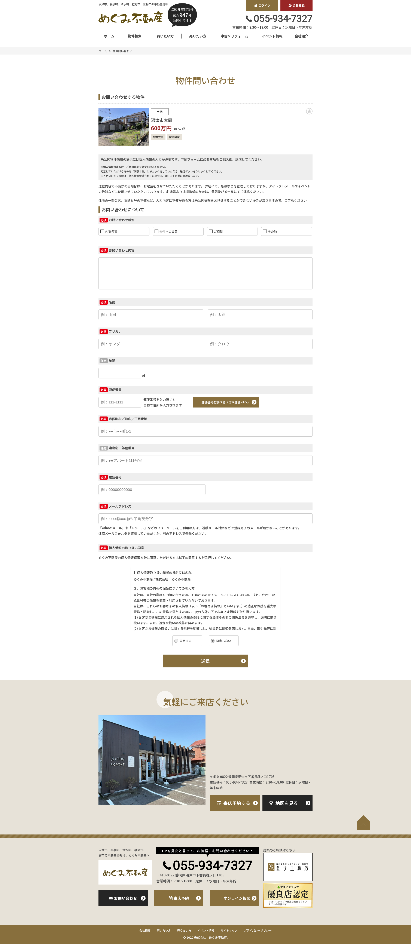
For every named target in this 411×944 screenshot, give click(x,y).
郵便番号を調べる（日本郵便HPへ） (225, 402)
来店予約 (236, 803)
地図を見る (286, 803)
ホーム (109, 36)
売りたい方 (197, 36)
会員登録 (299, 5)
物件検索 (134, 36)
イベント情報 (272, 36)
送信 (205, 661)
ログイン (264, 5)
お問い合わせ (125, 898)
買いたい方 (165, 36)
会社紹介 (301, 36)
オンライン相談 (236, 898)
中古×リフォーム (234, 36)
